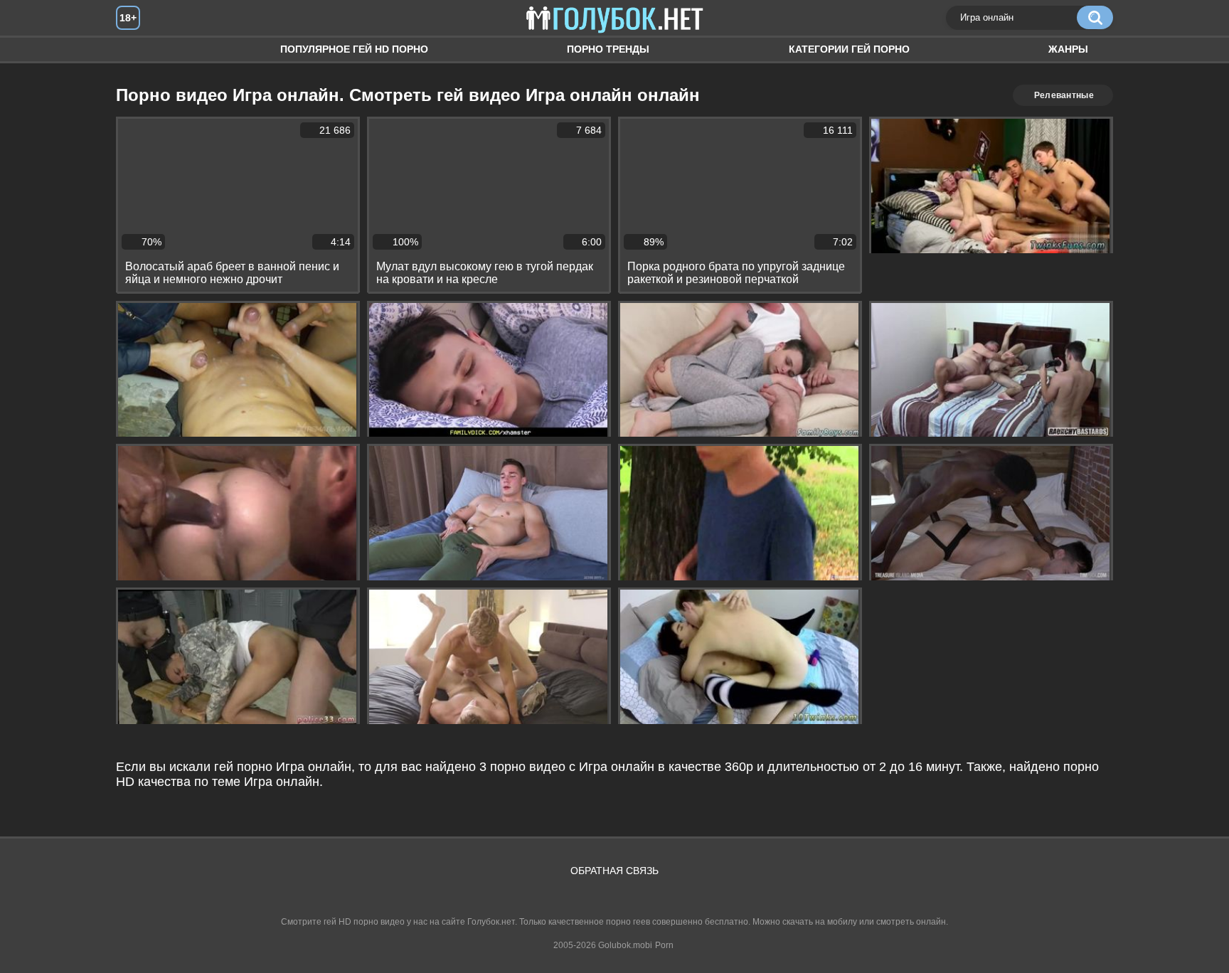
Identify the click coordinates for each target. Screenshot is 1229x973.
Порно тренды (608, 49)
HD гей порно (141, 49)
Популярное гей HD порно (354, 49)
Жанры (1068, 49)
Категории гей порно (849, 49)
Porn (664, 945)
